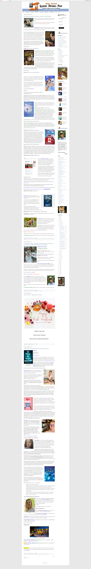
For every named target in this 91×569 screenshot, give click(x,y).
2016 (59, 265)
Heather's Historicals (61, 174)
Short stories (60, 60)
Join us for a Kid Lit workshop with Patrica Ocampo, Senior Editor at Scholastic (64, 123)
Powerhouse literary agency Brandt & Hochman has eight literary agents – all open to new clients (64, 118)
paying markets (50, 238)
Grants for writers (61, 38)
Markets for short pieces (35, 238)
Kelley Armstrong (61, 181)
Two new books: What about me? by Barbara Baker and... (63, 248)
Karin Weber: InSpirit (61, 180)
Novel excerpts (60, 57)
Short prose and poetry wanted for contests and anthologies (37, 16)
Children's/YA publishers (61, 37)
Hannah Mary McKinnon (61, 173)
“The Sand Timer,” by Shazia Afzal (63, 96)
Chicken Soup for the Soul (28, 76)
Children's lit (60, 53)
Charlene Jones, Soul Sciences (62, 168)
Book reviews (60, 51)
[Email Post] (35, 553)
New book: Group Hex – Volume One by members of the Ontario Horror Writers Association (64, 100)
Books (59, 52)
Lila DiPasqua (60, 185)
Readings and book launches (62, 42)
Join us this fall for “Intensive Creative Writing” (64, 113)
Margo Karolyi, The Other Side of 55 (63, 189)
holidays (26, 344)
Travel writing (60, 61)
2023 (59, 219)
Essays (59, 54)
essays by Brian (60, 62)
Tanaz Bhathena (60, 201)
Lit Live (59, 187)
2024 (59, 218)
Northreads (60, 193)
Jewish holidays (29, 344)
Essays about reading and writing (62, 55)
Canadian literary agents (61, 36)
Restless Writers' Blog (61, 196)
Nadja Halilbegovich (61, 190)
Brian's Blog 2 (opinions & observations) (62, 163)
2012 (59, 270)
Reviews (59, 59)
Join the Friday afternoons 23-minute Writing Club (62, 241)
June (60, 252)
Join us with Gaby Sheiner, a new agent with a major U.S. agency (64, 93)
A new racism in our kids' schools (64, 83)
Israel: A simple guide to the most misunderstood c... (63, 243)
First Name (61, 21)
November (60, 223)
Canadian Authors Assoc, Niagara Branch (62, 166)
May (60, 253)
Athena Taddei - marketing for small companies (63, 159)
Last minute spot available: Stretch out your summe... (63, 245)
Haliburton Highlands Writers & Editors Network (62, 172)
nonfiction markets (47, 238)
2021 (59, 259)
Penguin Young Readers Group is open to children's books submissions (64, 104)
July (59, 251)
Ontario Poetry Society (61, 194)
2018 (59, 263)
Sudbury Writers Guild (61, 200)
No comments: (33, 553)
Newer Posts (25, 556)
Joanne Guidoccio (61, 178)
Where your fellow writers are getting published (63, 45)
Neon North (60, 192)
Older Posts (53, 556)
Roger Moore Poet (61, 197)
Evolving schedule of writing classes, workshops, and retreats (62, 66)
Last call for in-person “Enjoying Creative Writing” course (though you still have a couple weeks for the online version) (38, 244)
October (60, 224)
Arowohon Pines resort (61, 158)
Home (39, 556)
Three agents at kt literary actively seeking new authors (36, 348)
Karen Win (60, 179)
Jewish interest (32, 344)
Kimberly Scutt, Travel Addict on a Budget (62, 183)
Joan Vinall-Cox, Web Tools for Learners (62, 177)
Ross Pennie (60, 198)
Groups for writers (61, 39)
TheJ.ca (59, 203)
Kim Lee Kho (60, 182)
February (60, 257)
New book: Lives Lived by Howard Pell (63, 239)
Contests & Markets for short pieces (29, 238)
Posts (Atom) (28, 557)
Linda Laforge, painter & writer (62, 186)
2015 (59, 266)
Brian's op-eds (60, 164)
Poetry (59, 58)
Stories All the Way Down (61, 199)
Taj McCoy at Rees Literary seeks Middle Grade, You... (63, 246)
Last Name (61, 24)
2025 (59, 217)
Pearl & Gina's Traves (61, 195)
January (60, 258)
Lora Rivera (60, 188)
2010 (59, 272)
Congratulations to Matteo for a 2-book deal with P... (63, 237)
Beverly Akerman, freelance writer (62, 161)
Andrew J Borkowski (61, 157)
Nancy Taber (60, 191)
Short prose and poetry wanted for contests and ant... (63, 227)
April (60, 254)
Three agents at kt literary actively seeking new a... (63, 232)
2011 (59, 271)
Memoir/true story (61, 56)
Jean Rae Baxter (60, 175)
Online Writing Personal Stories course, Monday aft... (62, 234)
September (60, 225)
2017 (59, 264)
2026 (59, 216)
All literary (60, 50)
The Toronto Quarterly (61, 202)
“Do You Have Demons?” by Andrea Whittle (64, 108)
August (60, 250)
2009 (59, 273)
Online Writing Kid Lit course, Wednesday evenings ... (62, 236)
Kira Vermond (60, 184)
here (38, 190)
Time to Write (60, 204)
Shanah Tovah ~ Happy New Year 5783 (33, 294)
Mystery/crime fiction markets (42, 238)
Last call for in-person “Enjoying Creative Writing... (63, 228)
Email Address (61, 18)
